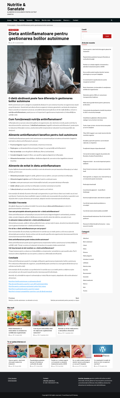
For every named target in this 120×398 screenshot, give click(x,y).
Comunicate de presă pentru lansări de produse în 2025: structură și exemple (97, 111)
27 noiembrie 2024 (43, 335)
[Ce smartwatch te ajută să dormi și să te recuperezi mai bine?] (103, 351)
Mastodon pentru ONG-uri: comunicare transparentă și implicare (95, 96)
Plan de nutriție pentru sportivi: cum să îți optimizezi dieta (28, 284)
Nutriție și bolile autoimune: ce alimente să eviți (25, 281)
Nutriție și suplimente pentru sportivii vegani (24, 289)
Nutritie (21, 20)
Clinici (85, 245)
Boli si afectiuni (87, 242)
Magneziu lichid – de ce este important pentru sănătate (96, 162)
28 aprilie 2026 (103, 366)
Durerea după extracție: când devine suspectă (96, 197)
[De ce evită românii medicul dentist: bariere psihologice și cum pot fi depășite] (81, 351)
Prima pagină (11, 25)
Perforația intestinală (89, 184)
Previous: (23, 299)
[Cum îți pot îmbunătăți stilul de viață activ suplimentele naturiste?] (44, 318)
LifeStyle (85, 263)
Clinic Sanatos (12, 378)
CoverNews (65, 395)
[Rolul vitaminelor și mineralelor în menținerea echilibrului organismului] (19, 318)
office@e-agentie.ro (49, 380)
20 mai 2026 (60, 366)
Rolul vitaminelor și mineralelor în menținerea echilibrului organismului (18, 331)
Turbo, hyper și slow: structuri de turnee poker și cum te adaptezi (97, 126)
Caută (84, 29)
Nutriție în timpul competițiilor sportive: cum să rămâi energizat (30, 291)
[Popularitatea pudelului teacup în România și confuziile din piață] (39, 351)
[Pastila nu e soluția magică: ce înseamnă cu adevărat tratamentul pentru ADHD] (60, 351)
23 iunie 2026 (17, 366)
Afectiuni (86, 238)
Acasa (9, 20)
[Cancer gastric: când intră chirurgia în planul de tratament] (17, 351)
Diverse (66, 20)
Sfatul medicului (88, 280)
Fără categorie (87, 256)
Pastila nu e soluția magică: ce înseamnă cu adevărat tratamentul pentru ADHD (95, 65)
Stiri (84, 287)
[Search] (112, 20)
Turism (85, 291)
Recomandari (56, 20)
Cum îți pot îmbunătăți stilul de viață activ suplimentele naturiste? (43, 331)
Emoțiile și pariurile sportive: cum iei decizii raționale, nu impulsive (96, 142)
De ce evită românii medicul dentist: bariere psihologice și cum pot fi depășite (96, 73)
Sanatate (30, 20)
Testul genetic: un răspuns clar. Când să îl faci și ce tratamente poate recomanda (97, 178)
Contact (75, 20)
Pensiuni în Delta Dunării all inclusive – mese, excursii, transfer (96, 225)
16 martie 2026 (18, 335)
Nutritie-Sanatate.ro (84, 378)
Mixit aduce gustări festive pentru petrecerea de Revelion (96, 103)
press (11, 42)
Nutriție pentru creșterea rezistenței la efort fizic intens (27, 286)
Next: (65, 299)
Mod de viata (46, 20)
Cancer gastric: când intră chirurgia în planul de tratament (97, 50)
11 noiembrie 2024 (19, 42)
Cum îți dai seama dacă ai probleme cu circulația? (94, 204)
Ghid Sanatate (12, 380)
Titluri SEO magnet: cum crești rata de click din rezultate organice (97, 134)
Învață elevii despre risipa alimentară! (94, 148)
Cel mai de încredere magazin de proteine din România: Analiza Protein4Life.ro (96, 155)
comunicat (76, 366)
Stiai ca (37, 20)
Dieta (15, 20)
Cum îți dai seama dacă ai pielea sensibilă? (95, 211)
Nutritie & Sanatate (16, 6)
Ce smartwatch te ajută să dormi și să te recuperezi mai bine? (95, 81)
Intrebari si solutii (88, 259)
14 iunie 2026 (39, 366)
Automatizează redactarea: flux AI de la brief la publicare (97, 217)
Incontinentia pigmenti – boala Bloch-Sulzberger (94, 191)
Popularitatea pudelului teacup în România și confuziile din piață (96, 58)
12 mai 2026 (84, 366)
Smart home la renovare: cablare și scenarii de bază (96, 170)
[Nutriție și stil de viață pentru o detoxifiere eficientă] (68, 318)
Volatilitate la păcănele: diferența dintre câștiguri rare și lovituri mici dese (95, 119)
